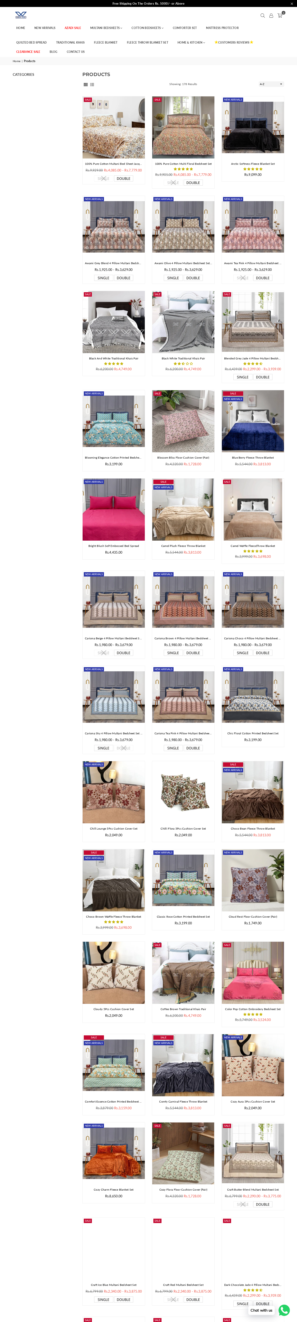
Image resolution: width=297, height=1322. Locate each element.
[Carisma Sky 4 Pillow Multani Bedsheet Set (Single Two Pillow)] (114, 697)
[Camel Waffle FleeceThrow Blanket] (253, 510)
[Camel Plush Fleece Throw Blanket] (183, 510)
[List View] (92, 84)
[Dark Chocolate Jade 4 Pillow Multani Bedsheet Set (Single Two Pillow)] (253, 1248)
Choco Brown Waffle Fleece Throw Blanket (113, 916)
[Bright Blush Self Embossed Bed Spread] (114, 510)
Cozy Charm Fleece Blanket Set (114, 1189)
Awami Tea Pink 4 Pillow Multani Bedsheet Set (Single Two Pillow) (253, 263)
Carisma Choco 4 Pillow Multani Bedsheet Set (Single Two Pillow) (253, 638)
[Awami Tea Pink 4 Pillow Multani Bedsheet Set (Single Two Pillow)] (253, 227)
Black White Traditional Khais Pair (183, 358)
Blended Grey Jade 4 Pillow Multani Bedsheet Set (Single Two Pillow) (253, 358)
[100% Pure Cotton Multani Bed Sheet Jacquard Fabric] (114, 127)
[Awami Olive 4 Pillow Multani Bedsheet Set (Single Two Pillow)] (183, 227)
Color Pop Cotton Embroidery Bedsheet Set (253, 1009)
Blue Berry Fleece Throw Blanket (253, 457)
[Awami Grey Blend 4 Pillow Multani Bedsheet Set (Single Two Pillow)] (114, 227)
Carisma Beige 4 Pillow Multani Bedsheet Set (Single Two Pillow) (113, 638)
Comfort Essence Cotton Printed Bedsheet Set (113, 1101)
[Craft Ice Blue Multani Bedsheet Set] (114, 1248)
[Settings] (271, 15)
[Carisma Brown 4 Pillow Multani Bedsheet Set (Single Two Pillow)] (183, 602)
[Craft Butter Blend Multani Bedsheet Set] (253, 1153)
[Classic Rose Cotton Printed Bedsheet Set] (183, 880)
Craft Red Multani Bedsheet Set (183, 1285)
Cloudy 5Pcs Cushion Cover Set (114, 1009)
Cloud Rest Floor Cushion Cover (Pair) (253, 916)
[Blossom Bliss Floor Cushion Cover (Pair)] (183, 421)
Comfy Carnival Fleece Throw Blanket (183, 1101)
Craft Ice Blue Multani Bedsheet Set (113, 1285)
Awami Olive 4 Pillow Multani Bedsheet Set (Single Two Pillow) (183, 263)
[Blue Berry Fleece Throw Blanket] (253, 421)
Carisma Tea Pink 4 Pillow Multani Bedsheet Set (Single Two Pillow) (183, 733)
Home (16, 61)
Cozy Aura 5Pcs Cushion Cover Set (253, 1101)
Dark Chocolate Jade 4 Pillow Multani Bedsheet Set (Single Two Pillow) (253, 1285)
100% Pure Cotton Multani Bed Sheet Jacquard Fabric (113, 163)
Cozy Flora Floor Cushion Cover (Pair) (183, 1189)
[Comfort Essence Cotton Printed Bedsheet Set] (114, 1065)
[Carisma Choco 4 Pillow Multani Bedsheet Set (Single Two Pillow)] (253, 602)
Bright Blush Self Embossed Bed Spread (113, 546)
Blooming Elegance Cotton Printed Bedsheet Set (113, 457)
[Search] (262, 15)
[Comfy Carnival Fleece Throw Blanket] (183, 1065)
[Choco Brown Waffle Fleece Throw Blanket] (114, 880)
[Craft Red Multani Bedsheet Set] (183, 1248)
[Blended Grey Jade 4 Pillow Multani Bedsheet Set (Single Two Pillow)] (253, 322)
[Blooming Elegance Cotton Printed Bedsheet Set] (114, 421)
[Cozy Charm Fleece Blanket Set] (114, 1153)
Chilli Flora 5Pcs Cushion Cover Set (183, 828)
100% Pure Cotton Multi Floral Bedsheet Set (183, 163)
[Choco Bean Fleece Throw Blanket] (253, 792)
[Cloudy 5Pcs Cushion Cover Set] (114, 973)
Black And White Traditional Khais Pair (114, 358)
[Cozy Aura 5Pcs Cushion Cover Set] (253, 1065)
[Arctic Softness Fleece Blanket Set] (253, 127)
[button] (279, 15)
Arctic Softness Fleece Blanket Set (253, 163)
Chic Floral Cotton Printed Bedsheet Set (252, 733)
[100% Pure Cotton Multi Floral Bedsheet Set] (183, 127)
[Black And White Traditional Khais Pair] (114, 322)
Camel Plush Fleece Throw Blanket (183, 546)
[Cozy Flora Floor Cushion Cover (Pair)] (183, 1153)
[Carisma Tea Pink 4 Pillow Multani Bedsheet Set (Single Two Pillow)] (183, 697)
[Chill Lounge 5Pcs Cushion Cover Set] (114, 792)
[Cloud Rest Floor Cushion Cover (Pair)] (253, 880)
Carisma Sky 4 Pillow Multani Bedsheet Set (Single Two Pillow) (113, 733)
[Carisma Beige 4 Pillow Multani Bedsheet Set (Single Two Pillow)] (114, 602)
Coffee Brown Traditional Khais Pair (183, 1009)
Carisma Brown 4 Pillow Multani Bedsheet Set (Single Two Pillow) (183, 638)
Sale (88, 99)
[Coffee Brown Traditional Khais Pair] (183, 973)
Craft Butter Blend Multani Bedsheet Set (253, 1189)
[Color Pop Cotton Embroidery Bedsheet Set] (253, 973)
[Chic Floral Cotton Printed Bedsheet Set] (253, 697)
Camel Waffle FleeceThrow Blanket (253, 546)
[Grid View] (85, 84)
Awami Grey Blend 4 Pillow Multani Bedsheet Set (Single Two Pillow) (113, 263)
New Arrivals (233, 99)
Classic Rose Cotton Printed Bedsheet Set (183, 916)
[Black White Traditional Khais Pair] (183, 322)
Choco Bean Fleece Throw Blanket (253, 828)
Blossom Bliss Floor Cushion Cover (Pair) (183, 457)
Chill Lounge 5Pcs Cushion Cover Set (113, 828)
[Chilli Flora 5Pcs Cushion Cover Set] (183, 792)
